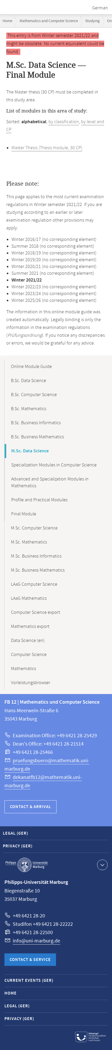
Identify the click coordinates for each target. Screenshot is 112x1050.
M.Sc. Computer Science (34, 528)
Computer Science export (35, 612)
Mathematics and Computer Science (49, 20)
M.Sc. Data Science (30, 451)
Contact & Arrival (30, 807)
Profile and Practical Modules (39, 500)
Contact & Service (30, 960)
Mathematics (23, 669)
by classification (63, 122)
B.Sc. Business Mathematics (37, 437)
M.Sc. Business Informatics (36, 556)
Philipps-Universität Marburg (26, 865)
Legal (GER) (15, 833)
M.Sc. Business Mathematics (38, 570)
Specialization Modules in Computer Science (54, 465)
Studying (92, 20)
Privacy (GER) (18, 846)
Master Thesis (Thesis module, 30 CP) (46, 148)
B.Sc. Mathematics (28, 409)
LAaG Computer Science (34, 584)
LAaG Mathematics (29, 598)
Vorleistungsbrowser (30, 683)
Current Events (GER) (28, 980)
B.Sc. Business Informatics (36, 423)
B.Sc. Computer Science (34, 395)
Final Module (23, 514)
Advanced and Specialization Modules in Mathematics (50, 482)
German (100, 8)
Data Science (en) (28, 641)
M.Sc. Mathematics (29, 542)
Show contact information (102, 865)
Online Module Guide (31, 367)
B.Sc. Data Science (28, 381)
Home (7, 20)
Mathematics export (30, 626)
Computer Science (29, 655)
